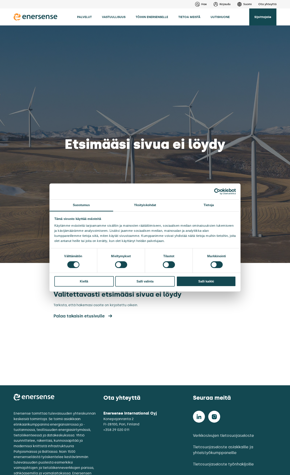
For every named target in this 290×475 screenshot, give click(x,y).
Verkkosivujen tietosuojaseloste (223, 435)
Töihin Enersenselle (152, 17)
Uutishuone (220, 17)
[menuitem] (219, 4)
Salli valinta (145, 281)
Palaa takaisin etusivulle (79, 316)
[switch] (121, 264)
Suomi (247, 4)
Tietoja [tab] (209, 205)
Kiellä (84, 281)
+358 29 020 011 (116, 430)
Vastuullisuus (113, 17)
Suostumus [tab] (81, 205)
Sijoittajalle (262, 17)
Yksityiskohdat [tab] (145, 205)
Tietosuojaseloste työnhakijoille (223, 464)
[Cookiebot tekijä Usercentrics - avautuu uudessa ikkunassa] (217, 191)
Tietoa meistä (189, 17)
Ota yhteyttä (267, 4)
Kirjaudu (225, 4)
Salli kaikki (206, 281)
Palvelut (84, 17)
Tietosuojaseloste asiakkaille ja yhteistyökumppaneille (223, 450)
